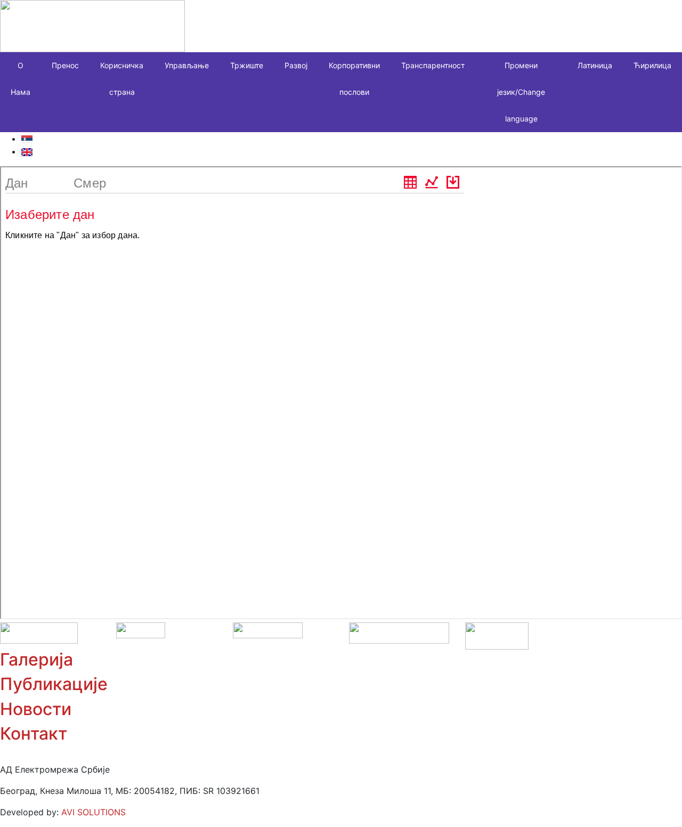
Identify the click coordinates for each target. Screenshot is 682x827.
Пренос (65, 65)
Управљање (187, 65)
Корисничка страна (121, 78)
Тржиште (246, 65)
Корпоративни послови (354, 78)
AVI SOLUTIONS (93, 812)
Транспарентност (433, 65)
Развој (296, 65)
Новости (35, 709)
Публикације (54, 684)
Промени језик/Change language (521, 92)
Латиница (595, 65)
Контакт (33, 733)
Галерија (36, 659)
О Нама (20, 78)
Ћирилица (652, 65)
